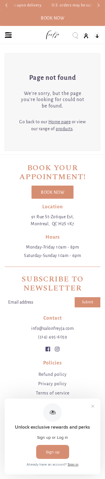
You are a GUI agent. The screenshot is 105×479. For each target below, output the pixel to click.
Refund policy (52, 374)
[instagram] (57, 349)
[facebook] (47, 349)
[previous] (6, 5)
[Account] (86, 35)
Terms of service (52, 393)
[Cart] (97, 35)
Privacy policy (52, 383)
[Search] (75, 35)
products (64, 128)
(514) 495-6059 (52, 336)
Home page (59, 121)
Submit (87, 302)
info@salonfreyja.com (52, 328)
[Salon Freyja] (52, 35)
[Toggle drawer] (8, 35)
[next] (98, 5)
